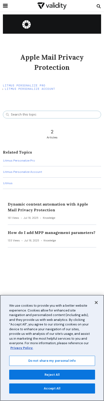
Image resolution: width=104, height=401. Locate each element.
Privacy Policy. (21, 348)
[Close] (96, 302)
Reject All (52, 375)
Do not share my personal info (52, 361)
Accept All (52, 388)
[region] (52, 348)
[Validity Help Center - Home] (52, 5)
